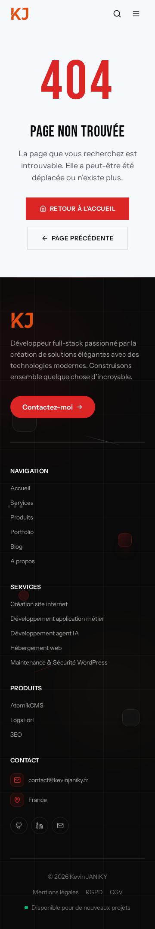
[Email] (60, 825)
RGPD (94, 892)
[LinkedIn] (39, 825)
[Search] (117, 13)
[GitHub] (19, 825)
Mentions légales (56, 892)
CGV (116, 892)
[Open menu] (136, 13)
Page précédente (83, 238)
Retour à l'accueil (83, 209)
